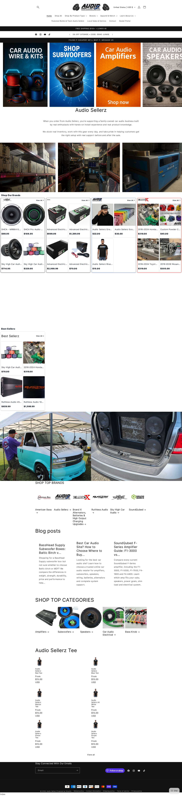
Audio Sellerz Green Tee (38, 734)
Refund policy (79, 791)
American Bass (43, 509)
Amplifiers (40, 631)
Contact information (93, 791)
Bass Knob (131, 631)
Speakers (85, 631)
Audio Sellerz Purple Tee (94, 734)
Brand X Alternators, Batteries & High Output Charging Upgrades (79, 516)
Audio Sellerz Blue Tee (95, 671)
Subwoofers (64, 631)
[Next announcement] (112, 34)
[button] (38, 7)
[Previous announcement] (69, 34)
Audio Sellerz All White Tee (95, 703)
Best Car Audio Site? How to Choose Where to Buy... (89, 548)
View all (91, 755)
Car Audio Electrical (108, 633)
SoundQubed (136, 509)
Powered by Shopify (64, 791)
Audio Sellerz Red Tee (38, 671)
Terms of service (123, 791)
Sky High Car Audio (117, 511)
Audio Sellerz (61, 509)
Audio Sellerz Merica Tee (38, 703)
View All (39, 200)
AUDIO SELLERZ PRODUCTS (91, 314)
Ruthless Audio (99, 509)
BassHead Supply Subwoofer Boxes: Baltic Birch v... (52, 548)
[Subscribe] (77, 770)
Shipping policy (109, 791)
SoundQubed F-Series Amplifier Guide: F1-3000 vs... (125, 548)
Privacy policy (136, 791)
